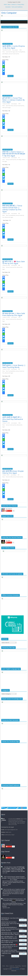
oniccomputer (15, 50)
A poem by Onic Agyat (10, 51)
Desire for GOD (9, 476)
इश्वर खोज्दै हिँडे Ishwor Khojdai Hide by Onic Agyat (13, 472)
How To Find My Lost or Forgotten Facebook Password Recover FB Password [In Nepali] (13, 892)
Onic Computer (9, 13)
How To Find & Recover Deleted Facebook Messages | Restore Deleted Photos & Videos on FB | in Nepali (13, 882)
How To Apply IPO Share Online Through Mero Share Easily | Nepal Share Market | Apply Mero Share (13, 951)
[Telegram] (14, 71)
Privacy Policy (20, 4)
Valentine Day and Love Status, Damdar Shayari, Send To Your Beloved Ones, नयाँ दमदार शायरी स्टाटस (13, 923)
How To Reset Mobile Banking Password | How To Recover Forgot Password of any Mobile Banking (14, 905)
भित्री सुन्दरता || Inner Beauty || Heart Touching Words (13, 366)
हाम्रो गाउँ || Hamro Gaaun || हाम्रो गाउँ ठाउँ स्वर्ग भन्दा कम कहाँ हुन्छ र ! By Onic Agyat (13, 154)
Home (5, 4)
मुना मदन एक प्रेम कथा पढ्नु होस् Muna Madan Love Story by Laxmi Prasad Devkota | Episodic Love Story (12, 929)
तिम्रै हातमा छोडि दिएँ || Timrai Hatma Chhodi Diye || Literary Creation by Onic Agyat (12, 208)
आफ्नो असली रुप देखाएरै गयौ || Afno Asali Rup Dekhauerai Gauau (12, 419)
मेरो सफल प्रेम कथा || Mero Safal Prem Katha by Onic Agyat (13, 314)
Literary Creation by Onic (14, 53)
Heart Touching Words (20, 51)
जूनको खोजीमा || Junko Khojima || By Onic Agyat (13, 47)
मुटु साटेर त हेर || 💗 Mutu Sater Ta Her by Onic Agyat (13, 262)
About (9, 4)
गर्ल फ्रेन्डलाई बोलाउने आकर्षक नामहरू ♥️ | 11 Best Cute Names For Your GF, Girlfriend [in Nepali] (9, 946)
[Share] (14, 74)
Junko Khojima (5, 53)
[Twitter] (14, 64)
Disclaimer (8, 7)
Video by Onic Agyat (6, 107)
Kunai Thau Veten (9, 105)
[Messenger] (14, 69)
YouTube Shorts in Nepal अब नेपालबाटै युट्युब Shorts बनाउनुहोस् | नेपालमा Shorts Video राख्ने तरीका (13, 870)
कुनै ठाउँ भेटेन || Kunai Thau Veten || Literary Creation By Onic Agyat (13, 100)
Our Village (19, 159)
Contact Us (14, 4)
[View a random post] (26, 21)
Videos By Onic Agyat (7, 43)
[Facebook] (14, 62)
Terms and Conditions (17, 7)
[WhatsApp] (14, 66)
